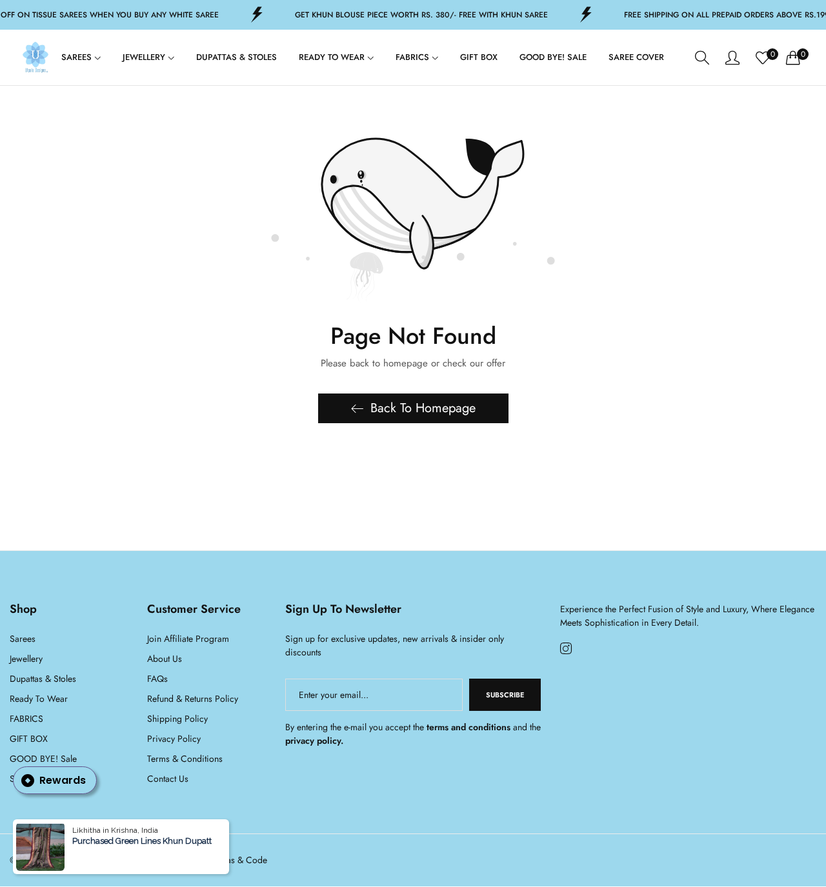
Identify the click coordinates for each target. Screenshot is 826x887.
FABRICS (26, 719)
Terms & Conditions (185, 759)
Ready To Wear (39, 699)
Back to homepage (423, 408)
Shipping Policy (177, 719)
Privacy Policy (174, 739)
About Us (164, 659)
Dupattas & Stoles (43, 679)
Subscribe (505, 695)
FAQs (157, 679)
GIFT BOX (29, 739)
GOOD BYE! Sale (43, 759)
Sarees (22, 639)
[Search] (702, 57)
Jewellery (26, 659)
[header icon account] (732, 57)
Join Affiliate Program (188, 639)
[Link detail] (566, 649)
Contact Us (167, 779)
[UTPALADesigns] (35, 57)
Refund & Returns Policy (192, 699)
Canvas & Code (237, 860)
